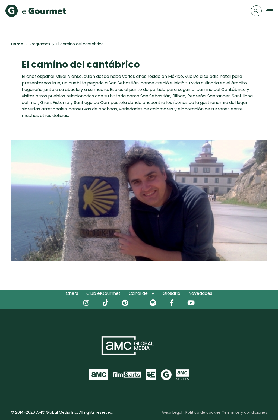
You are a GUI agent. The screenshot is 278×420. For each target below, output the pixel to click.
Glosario (171, 293)
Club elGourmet (103, 293)
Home (17, 44)
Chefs (72, 293)
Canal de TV (141, 293)
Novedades (200, 293)
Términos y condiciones (244, 412)
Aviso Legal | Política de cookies (191, 412)
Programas (40, 44)
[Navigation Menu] (268, 11)
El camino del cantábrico (80, 44)
